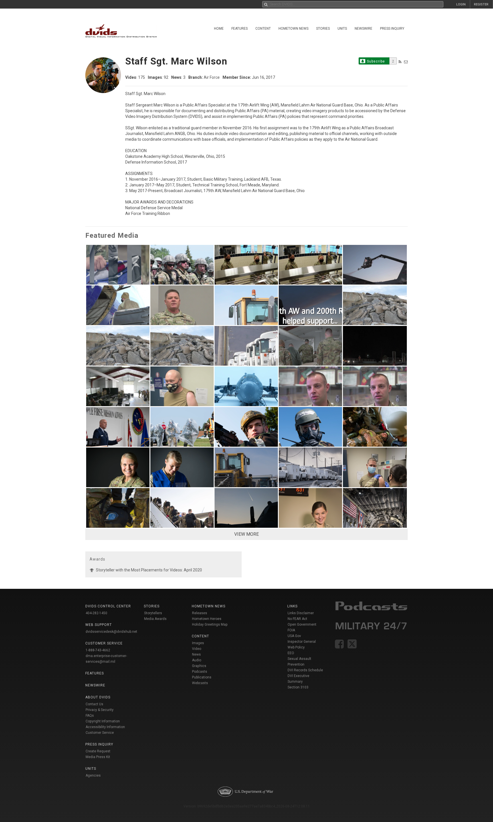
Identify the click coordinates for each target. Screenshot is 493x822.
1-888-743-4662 (98, 650)
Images (198, 643)
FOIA (291, 630)
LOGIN (461, 4)
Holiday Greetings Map (210, 624)
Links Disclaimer (301, 613)
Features (239, 29)
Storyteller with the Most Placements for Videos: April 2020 (149, 570)
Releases (199, 613)
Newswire (363, 29)
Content (263, 29)
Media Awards (155, 619)
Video (196, 649)
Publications (201, 677)
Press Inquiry (392, 29)
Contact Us (94, 704)
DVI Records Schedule (305, 670)
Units (342, 29)
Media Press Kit (98, 757)
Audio (196, 660)
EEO (291, 653)
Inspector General (302, 642)
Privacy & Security (100, 710)
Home (219, 29)
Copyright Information (103, 721)
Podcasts (199, 672)
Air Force (212, 77)
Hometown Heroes (206, 619)
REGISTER (481, 4)
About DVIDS (97, 697)
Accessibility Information (105, 727)
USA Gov (294, 636)
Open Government (302, 624)
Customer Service (100, 733)
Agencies (93, 775)
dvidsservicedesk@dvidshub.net (111, 632)
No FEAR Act (297, 619)
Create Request (98, 751)
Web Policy (296, 647)
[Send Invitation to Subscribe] (406, 62)
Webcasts (200, 683)
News (196, 654)
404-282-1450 (96, 613)
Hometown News (293, 29)
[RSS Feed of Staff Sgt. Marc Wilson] (400, 62)
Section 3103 (298, 687)
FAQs (90, 716)
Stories (323, 29)
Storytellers (153, 613)
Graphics (199, 666)
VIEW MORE (246, 534)
